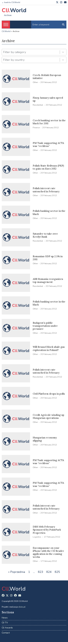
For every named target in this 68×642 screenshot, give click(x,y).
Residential (38, 105)
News (5, 617)
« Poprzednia (16, 572)
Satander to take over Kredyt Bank (45, 235)
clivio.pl (21, 606)
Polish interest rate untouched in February (46, 190)
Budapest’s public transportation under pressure (45, 325)
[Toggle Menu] (5, 24)
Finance (36, 127)
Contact (6, 632)
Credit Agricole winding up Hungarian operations (48, 416)
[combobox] (30, 52)
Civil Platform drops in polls (49, 393)
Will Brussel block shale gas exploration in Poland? (49, 348)
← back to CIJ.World (11, 2)
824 (49, 572)
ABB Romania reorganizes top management (48, 280)
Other (35, 82)
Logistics (37, 536)
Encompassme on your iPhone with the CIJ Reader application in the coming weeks (48, 552)
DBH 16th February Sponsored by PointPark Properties (47, 529)
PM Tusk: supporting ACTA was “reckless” (48, 145)
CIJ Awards (7, 627)
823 (40, 572)
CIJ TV (5, 622)
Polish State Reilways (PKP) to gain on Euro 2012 (48, 167)
